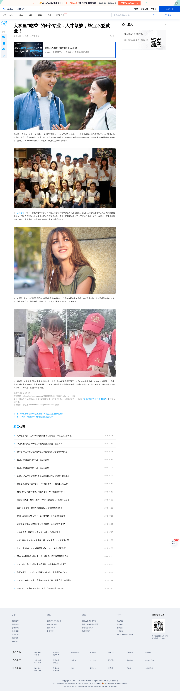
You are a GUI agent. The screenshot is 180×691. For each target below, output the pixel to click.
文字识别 (93, 668)
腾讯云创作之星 (87, 627)
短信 (72, 668)
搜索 (153, 15)
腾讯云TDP (86, 631)
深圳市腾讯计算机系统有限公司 (64, 683)
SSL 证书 (37, 662)
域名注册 (37, 652)
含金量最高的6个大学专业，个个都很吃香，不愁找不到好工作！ (43, 483)
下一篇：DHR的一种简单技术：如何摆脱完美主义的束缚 (33, 417)
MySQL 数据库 (150, 660)
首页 (4, 15)
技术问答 (15, 624)
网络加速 (111, 652)
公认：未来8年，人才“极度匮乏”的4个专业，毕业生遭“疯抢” (41, 548)
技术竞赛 (50, 631)
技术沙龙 (15, 627)
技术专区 (15, 641)
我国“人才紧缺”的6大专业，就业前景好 (33, 467)
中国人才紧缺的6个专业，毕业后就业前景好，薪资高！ (39, 443)
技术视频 (15, 631)
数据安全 (37, 668)
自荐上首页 (51, 627)
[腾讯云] (8, 9)
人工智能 (20, 213)
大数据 (129, 668)
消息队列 (93, 652)
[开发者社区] (22, 9)
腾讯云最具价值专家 (89, 621)
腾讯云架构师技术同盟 (90, 624)
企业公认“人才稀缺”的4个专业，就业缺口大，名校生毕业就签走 (43, 475)
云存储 (36, 654)
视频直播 (56, 654)
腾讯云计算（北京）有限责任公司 (75, 686)
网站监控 (37, 670)
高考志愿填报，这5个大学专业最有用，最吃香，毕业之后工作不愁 (44, 435)
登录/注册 (169, 9)
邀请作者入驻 (52, 624)
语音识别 (56, 662)
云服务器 (56, 652)
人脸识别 (37, 660)
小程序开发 (149, 668)
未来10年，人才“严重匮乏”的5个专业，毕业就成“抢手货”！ (41, 491)
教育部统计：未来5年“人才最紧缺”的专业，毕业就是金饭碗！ (42, 572)
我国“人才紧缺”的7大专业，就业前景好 (33, 459)
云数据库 (130, 652)
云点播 (110, 668)
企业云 (73, 660)
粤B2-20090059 (96, 683)
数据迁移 (56, 670)
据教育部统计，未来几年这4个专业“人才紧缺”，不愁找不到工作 (43, 500)
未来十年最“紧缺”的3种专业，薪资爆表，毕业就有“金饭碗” (41, 524)
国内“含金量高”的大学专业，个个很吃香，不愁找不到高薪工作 (42, 556)
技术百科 (15, 638)
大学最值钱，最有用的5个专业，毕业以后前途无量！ (38, 532)
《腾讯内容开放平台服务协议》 (95, 399)
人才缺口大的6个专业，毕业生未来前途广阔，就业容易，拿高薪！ (44, 580)
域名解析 (148, 652)
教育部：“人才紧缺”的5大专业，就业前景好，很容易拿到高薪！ (43, 451)
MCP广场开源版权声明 (125, 634)
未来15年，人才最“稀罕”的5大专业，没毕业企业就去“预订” (41, 588)
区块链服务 (75, 652)
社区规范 (120, 621)
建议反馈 (144, 9)
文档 (136, 9)
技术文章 (15, 621)
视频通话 (111, 660)
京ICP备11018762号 (109, 686)
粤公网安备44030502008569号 (115, 683)
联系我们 (120, 627)
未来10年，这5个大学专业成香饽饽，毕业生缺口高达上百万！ (42, 564)
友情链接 (120, 631)
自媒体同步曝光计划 (54, 621)
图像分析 (130, 660)
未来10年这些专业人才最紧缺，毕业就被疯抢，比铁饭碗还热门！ (44, 540)
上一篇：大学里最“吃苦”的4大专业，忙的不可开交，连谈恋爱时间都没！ (39, 413)
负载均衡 (56, 668)
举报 (114, 36)
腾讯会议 (56, 660)
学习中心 (15, 634)
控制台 (153, 9)
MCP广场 (60, 15)
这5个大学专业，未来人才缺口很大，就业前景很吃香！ (39, 508)
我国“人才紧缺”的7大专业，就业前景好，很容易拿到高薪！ (41, 516)
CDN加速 (93, 660)
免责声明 (120, 624)
